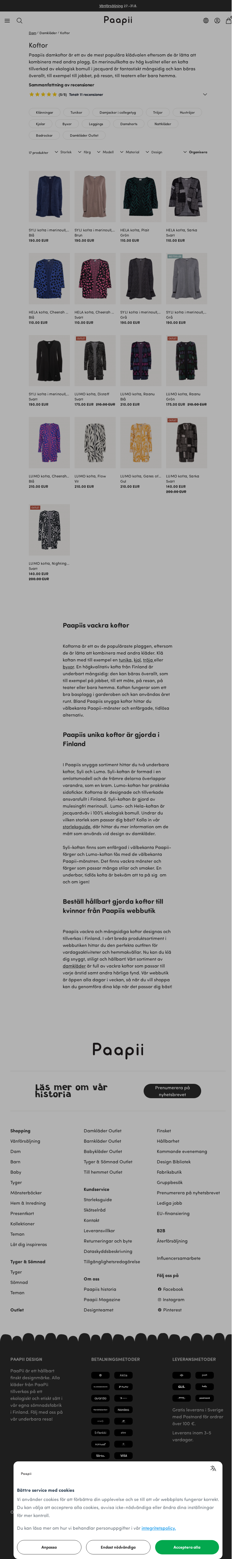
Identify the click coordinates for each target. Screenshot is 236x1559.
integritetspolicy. (159, 1528)
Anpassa (49, 1547)
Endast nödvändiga (118, 1547)
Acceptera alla (187, 1547)
